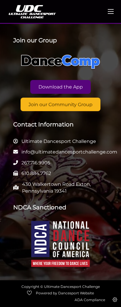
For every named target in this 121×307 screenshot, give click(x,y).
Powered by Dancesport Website (65, 293)
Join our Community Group (60, 104)
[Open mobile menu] (111, 11)
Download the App (60, 87)
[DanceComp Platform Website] (60, 62)
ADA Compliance (90, 300)
